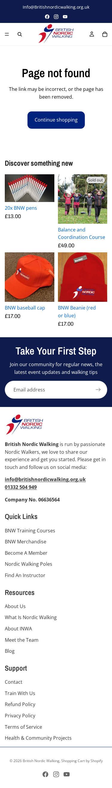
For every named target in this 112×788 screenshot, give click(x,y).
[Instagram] (56, 16)
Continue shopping (56, 119)
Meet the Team (22, 640)
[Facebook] (47, 16)
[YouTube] (65, 16)
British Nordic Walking (41, 760)
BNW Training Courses (30, 530)
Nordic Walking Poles (28, 564)
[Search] (19, 34)
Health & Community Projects (38, 738)
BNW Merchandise (25, 542)
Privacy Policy (20, 715)
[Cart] (104, 34)
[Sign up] (98, 389)
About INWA (18, 629)
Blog (10, 651)
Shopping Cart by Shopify (82, 760)
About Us (15, 606)
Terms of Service (23, 727)
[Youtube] (66, 774)
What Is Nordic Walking (31, 617)
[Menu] (7, 34)
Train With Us (20, 693)
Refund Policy (20, 704)
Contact (13, 682)
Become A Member (26, 553)
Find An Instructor (25, 575)
